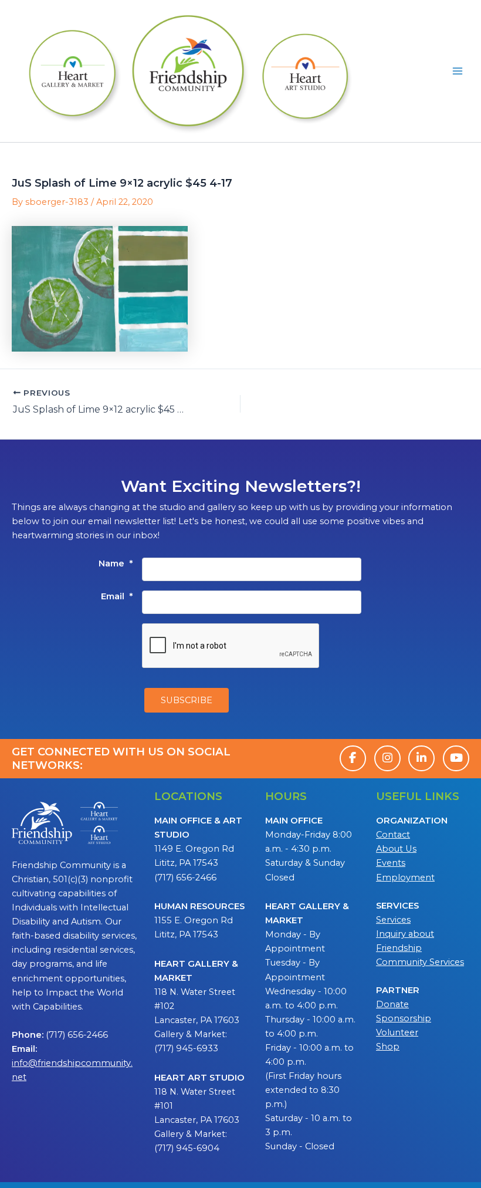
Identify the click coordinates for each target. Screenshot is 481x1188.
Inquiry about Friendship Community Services (420, 948)
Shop (387, 1046)
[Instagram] (387, 758)
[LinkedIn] (421, 758)
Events (390, 863)
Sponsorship (403, 1018)
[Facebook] (353, 758)
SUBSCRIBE (186, 700)
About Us (396, 848)
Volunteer (397, 1032)
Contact (393, 834)
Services (393, 919)
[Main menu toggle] (457, 71)
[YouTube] (456, 758)
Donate (392, 1004)
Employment (405, 877)
